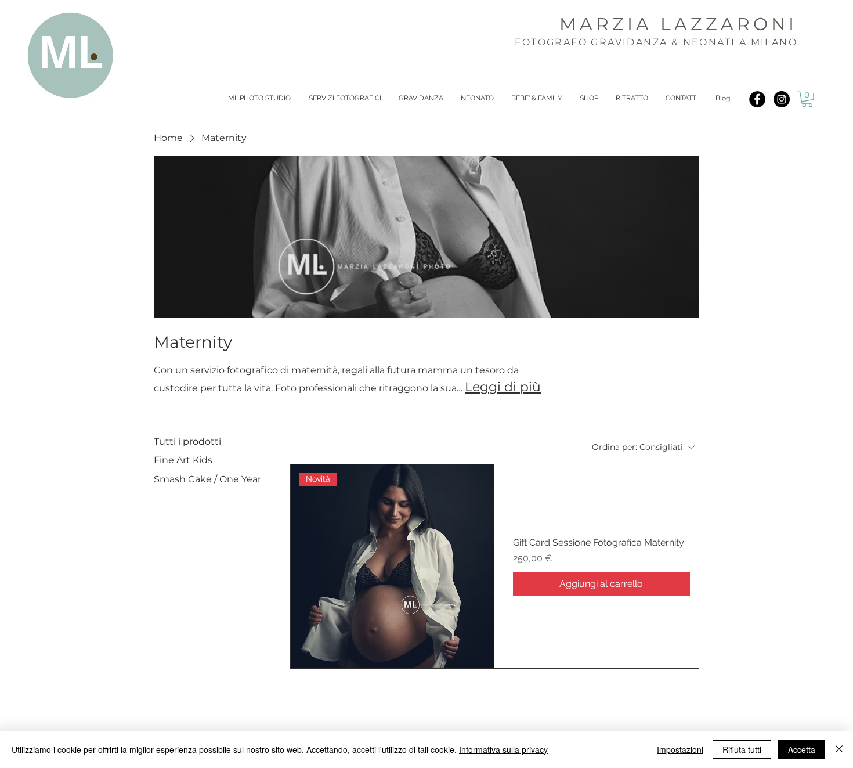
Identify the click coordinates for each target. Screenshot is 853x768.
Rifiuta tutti (741, 749)
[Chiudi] (839, 749)
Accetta (801, 749)
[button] (807, 99)
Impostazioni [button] (680, 749)
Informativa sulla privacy (503, 749)
